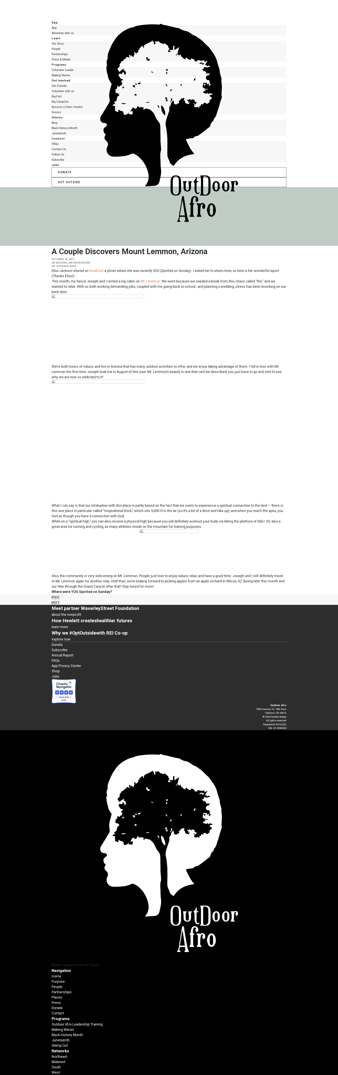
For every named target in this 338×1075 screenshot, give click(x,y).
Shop (56, 671)
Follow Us (58, 154)
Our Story (58, 43)
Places (57, 997)
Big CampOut (60, 101)
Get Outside (59, 86)
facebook (96, 271)
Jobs (55, 165)
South (56, 1067)
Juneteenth (59, 133)
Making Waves (61, 75)
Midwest (58, 1062)
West (56, 1072)
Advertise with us (63, 33)
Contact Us (59, 149)
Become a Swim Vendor (67, 107)
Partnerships (60, 54)
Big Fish (57, 96)
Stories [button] (57, 117)
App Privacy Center (66, 666)
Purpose (58, 981)
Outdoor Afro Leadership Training (77, 1024)
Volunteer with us (63, 91)
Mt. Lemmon (150, 281)
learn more (60, 627)
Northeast (59, 1056)
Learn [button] (56, 38)
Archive (61, 262)
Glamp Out (60, 1045)
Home (56, 976)
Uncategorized (79, 262)
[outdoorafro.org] (169, 10)
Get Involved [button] (61, 80)
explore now (61, 639)
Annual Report (62, 655)
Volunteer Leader (63, 70)
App (54, 28)
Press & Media (61, 59)
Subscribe (58, 159)
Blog (54, 123)
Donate (57, 645)
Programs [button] (59, 64)
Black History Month (64, 128)
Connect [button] (58, 138)
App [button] (55, 22)
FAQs (55, 144)
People (56, 49)
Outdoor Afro (66, 266)
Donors (56, 112)
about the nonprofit (66, 614)
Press (56, 1003)
